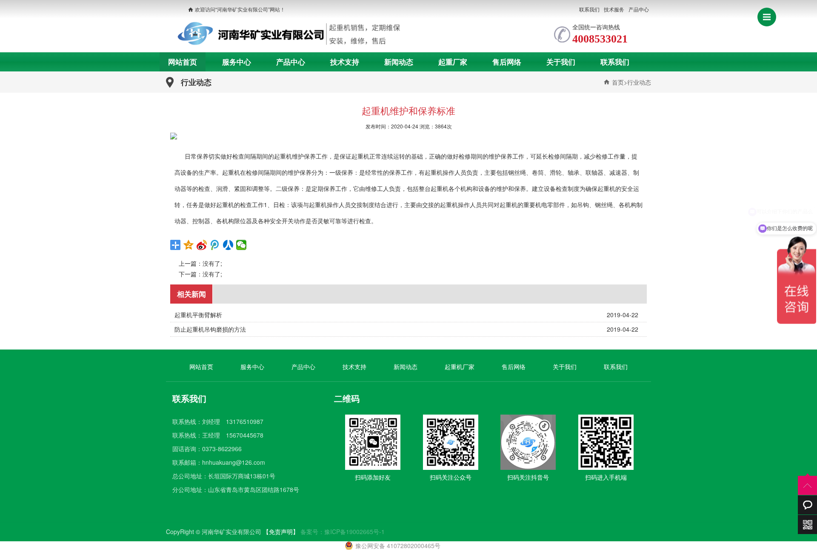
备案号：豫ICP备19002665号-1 (342, 531)
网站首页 (182, 62)
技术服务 (614, 9)
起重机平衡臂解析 (198, 314)
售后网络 (506, 62)
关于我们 (560, 62)
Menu (766, 17)
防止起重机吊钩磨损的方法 (210, 329)
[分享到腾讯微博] (215, 245)
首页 (617, 82)
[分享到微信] (241, 245)
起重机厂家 (459, 366)
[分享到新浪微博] (202, 245)
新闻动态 (398, 62)
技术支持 (344, 62)
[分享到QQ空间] (188, 245)
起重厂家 (452, 62)
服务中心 (236, 62)
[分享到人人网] (228, 245)
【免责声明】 (281, 531)
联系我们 (589, 9)
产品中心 (638, 9)
